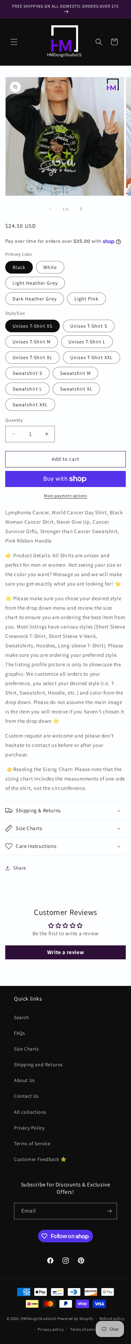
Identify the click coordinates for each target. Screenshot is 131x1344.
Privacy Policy (29, 1128)
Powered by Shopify (75, 1318)
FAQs (19, 1033)
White (50, 267)
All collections (30, 1112)
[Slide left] (50, 209)
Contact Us (26, 1096)
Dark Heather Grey (35, 299)
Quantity (14, 420)
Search (21, 1017)
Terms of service (85, 1329)
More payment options (65, 495)
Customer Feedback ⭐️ (40, 1159)
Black (19, 267)
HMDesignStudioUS (38, 1318)
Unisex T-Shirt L (86, 342)
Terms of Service (32, 1143)
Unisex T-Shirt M (32, 342)
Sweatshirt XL (76, 389)
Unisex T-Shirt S (88, 326)
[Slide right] (81, 209)
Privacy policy (51, 1329)
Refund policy (112, 1318)
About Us (24, 1080)
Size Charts (26, 1049)
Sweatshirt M (75, 373)
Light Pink (86, 299)
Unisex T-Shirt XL (32, 357)
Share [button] (19, 868)
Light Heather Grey (35, 283)
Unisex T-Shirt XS (32, 326)
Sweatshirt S (27, 373)
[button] (14, 42)
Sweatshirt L (27, 389)
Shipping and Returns (38, 1064)
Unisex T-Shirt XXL (91, 357)
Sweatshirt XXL (30, 404)
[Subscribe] (109, 1211)
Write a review (65, 952)
